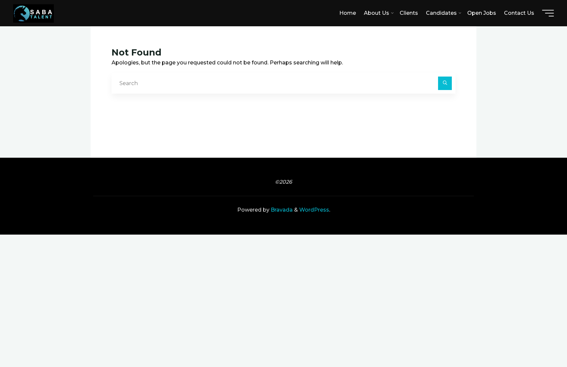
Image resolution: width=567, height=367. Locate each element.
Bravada (281, 210)
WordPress (314, 210)
